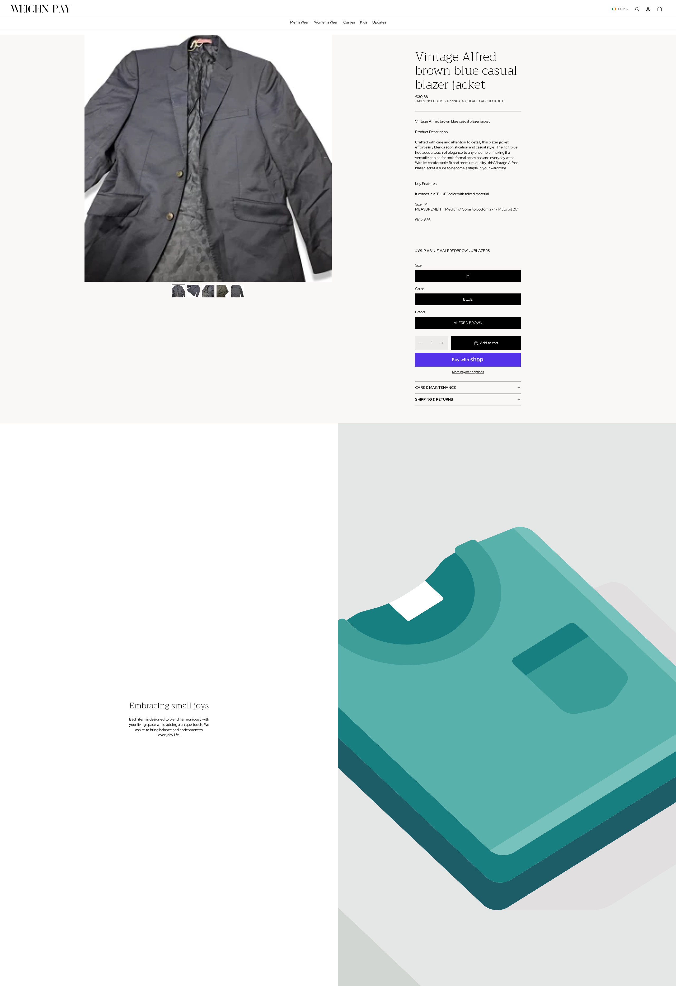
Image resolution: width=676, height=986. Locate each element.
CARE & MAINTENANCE (435, 387)
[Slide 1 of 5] (178, 291)
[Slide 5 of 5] (237, 291)
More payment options (468, 372)
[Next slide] (327, 158)
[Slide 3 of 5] (208, 291)
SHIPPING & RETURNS (434, 399)
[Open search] (637, 9)
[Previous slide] (88, 158)
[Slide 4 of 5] (223, 291)
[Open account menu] (648, 9)
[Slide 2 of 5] (193, 291)
